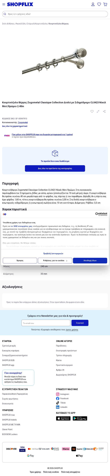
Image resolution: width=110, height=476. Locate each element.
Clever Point (7, 429)
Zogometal (23, 122)
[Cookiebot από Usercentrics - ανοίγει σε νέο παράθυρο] (95, 214)
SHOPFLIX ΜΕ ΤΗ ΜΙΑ (11, 425)
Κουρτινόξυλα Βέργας (59, 24)
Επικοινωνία (7, 404)
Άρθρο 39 (60, 370)
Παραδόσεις (61, 346)
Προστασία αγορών (64, 365)
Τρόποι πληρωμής (64, 355)
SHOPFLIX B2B (8, 360)
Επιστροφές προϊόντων (66, 351)
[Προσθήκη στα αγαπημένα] (92, 111)
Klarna (58, 360)
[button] (3, 4)
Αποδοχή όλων (90, 261)
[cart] (105, 4)
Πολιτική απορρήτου (70, 472)
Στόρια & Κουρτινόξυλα (37, 24)
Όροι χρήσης (35, 472)
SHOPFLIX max (8, 415)
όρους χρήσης (72, 330)
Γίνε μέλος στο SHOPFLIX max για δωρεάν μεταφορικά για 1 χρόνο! (42, 134)
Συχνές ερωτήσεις (10, 399)
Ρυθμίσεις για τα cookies (53, 261)
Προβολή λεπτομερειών (53, 254)
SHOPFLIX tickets (9, 420)
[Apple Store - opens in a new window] (64, 418)
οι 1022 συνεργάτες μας (21, 226)
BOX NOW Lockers (9, 434)
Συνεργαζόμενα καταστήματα (14, 355)
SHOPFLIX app (8, 365)
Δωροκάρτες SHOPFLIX (66, 375)
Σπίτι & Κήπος (8, 24)
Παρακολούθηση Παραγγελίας (15, 394)
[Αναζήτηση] (5, 14)
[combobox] (55, 14)
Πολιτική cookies (51, 472)
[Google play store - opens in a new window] (80, 418)
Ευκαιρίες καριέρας (10, 351)
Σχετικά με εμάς (9, 346)
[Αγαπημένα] (99, 4)
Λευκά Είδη (20, 24)
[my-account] (93, 4)
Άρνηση (20, 261)
